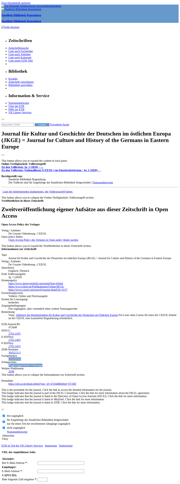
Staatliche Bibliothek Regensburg (21, 15)
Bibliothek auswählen (20, 85)
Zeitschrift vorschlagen (21, 81)
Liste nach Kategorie (19, 57)
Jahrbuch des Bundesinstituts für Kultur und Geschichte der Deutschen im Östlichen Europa (67, 315)
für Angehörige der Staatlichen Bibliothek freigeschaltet (37, 419)
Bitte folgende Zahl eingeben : (19, 479)
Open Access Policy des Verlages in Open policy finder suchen (43, 239)
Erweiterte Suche (59, 124)
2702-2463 (14, 339)
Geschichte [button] (15, 358)
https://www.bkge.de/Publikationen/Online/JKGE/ (36, 286)
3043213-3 (14, 352)
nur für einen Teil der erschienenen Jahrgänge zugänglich (38, 423)
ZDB (11, 371)
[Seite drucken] (10, 27)
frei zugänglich (15, 415)
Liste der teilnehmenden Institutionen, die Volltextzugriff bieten (37, 191)
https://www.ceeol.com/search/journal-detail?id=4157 (38, 289)
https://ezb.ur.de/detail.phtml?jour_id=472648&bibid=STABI (42, 383)
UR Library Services (19, 112)
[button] (23, 163)
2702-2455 (14, 333)
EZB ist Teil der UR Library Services (22, 445)
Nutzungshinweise (18, 102)
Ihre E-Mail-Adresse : (14, 462)
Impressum (51, 445)
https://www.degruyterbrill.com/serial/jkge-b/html (35, 283)
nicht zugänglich (16, 427)
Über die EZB (16, 106)
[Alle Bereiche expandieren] (2, 155)
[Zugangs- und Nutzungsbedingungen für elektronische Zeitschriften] (100, 170)
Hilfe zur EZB (16, 109)
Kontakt (12, 78)
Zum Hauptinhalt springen (16, 2)
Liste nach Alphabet (19, 54)
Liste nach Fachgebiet (20, 51)
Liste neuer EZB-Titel (20, 60)
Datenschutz (66, 445)
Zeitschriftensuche (18, 48)
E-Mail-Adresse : (12, 471)
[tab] (90, 164)
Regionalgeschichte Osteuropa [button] (25, 365)
